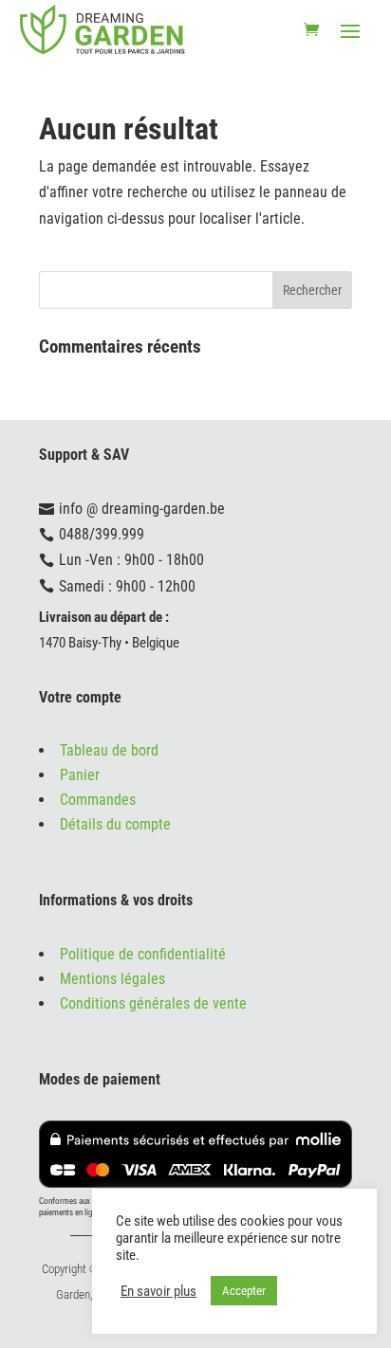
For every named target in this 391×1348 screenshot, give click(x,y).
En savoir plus (158, 1291)
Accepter (244, 1291)
